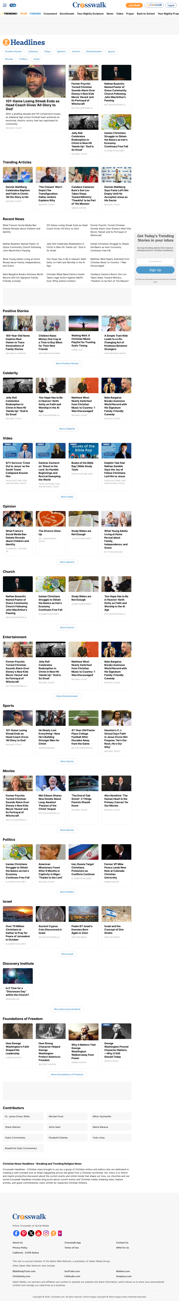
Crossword (50, 13)
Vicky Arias (99, 1137)
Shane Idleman (12, 1127)
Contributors (13, 1108)
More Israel (67, 954)
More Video (67, 496)
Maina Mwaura (100, 1127)
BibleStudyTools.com (24, 1271)
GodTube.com (72, 1271)
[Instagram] (46, 1233)
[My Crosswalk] (154, 5)
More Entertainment (67, 696)
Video (119, 13)
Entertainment (94, 51)
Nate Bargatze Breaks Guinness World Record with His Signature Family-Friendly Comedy (23, 277)
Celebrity (33, 51)
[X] (31, 1233)
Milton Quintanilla (102, 1116)
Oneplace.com (124, 1276)
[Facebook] (16, 1233)
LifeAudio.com (72, 1276)
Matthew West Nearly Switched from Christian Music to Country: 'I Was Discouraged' (109, 262)
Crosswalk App (72, 1242)
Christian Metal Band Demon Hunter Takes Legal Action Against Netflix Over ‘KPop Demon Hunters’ (66, 277)
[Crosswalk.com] (89, 5)
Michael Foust (56, 1116)
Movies (9, 59)
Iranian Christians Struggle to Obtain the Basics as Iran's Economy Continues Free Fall (109, 247)
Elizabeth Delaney (58, 1137)
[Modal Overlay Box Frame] (155, 259)
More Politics (67, 891)
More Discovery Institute (67, 1009)
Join (134, 5)
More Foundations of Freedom (67, 1074)
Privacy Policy (20, 1247)
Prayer (130, 13)
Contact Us (122, 1242)
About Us (18, 1242)
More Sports (67, 761)
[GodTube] (61, 1233)
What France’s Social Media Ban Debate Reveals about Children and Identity (21, 228)
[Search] (12, 5)
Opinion (61, 51)
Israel (36, 59)
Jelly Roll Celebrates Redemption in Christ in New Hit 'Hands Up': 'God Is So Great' (66, 247)
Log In (171, 5)
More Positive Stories (67, 363)
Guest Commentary (15, 1137)
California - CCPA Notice (26, 1252)
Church (76, 51)
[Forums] (53, 1233)
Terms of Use (71, 1247)
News (110, 13)
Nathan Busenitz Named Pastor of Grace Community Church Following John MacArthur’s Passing (22, 247)
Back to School (146, 13)
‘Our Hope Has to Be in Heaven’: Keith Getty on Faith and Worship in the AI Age (66, 262)
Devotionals (67, 13)
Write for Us (122, 1247)
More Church (67, 627)
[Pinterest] (24, 1233)
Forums (35, 13)
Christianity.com (21, 1276)
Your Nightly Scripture (90, 13)
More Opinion (67, 562)
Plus (23, 13)
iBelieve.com (123, 1271)
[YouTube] (38, 1233)
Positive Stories (13, 51)
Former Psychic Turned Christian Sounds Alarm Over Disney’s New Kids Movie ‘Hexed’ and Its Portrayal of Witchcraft (110, 230)
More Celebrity (67, 428)
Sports (111, 51)
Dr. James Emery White (17, 1116)
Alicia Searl (55, 1127)
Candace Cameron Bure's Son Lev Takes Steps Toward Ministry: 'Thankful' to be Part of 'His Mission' (109, 277)
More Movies (67, 830)
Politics (23, 59)
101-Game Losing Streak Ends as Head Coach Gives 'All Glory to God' (67, 227)
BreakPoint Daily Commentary (21, 1148)
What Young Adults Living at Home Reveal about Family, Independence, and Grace (22, 262)
